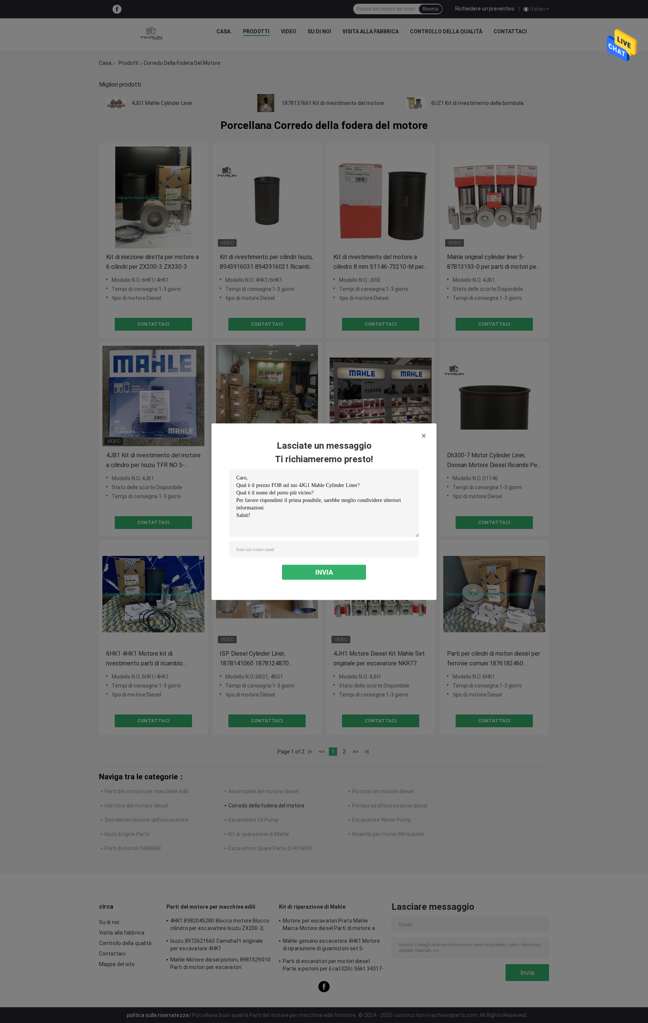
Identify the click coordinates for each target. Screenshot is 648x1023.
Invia (324, 572)
